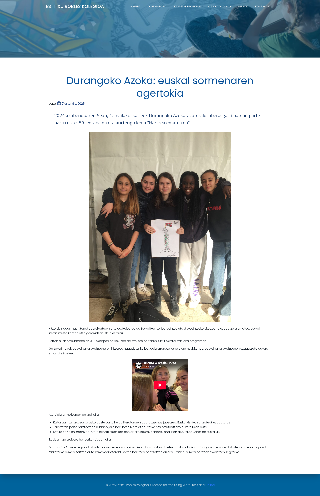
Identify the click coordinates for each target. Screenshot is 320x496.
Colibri (210, 485)
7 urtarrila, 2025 (73, 104)
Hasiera (135, 6)
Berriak (243, 6)
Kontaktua (262, 6)
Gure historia (157, 6)
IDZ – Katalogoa (219, 6)
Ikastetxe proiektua (187, 6)
